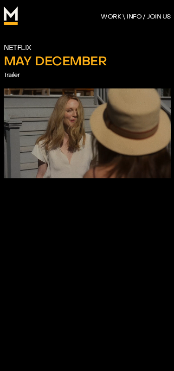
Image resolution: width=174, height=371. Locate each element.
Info (134, 16)
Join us (158, 16)
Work (111, 16)
